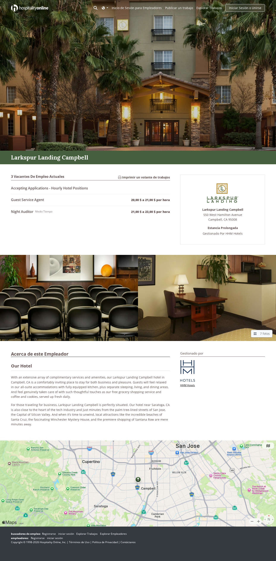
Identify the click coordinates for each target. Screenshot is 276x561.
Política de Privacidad (105, 542)
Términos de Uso (79, 542)
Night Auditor (22, 211)
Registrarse (49, 534)
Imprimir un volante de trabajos (145, 177)
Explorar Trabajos (209, 8)
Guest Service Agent (27, 199)
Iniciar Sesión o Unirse (245, 8)
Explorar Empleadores (113, 534)
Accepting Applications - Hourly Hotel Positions (49, 188)
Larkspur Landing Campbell (222, 210)
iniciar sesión (66, 534)
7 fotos (264, 334)
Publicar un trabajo (179, 8)
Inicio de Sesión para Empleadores (137, 8)
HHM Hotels (234, 233)
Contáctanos (128, 542)
